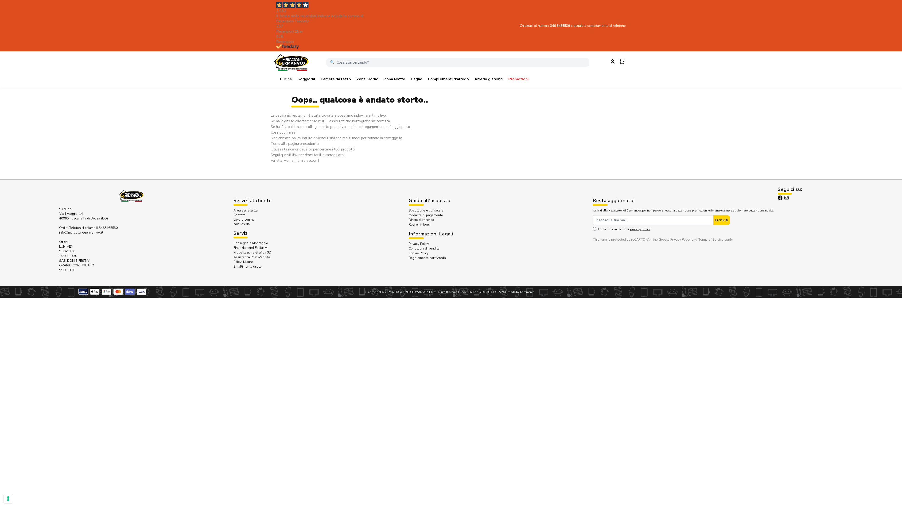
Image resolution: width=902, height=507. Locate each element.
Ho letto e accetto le (624, 229)
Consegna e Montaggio (250, 243)
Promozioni (518, 79)
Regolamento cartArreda (427, 258)
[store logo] (291, 62)
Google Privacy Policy (675, 239)
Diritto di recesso (421, 220)
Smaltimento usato (247, 266)
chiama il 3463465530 (101, 228)
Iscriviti (721, 220)
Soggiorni (306, 79)
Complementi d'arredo (448, 79)
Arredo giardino (488, 79)
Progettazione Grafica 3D (252, 252)
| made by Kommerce (520, 292)
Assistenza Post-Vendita (251, 257)
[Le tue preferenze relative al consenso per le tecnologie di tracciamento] (8, 498)
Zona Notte (394, 79)
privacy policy (640, 229)
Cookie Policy (418, 253)
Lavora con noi (244, 219)
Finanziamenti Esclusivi (250, 248)
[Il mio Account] (612, 62)
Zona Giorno (367, 79)
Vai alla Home (282, 160)
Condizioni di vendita (424, 248)
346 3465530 (560, 25)
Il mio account (308, 160)
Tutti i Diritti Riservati (444, 292)
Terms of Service (710, 239)
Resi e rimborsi (420, 224)
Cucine (286, 79)
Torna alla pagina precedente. (295, 143)
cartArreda (241, 224)
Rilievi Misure (243, 262)
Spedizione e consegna (426, 210)
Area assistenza (246, 210)
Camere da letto (336, 79)
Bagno (416, 79)
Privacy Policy (419, 244)
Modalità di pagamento (426, 215)
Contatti (239, 215)
